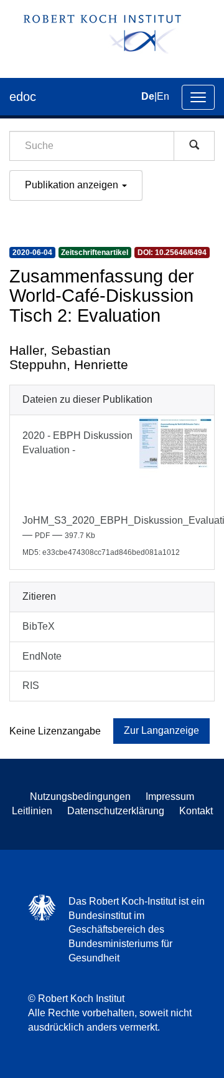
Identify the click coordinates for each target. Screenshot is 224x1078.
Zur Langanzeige (161, 730)
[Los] (194, 146)
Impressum (170, 796)
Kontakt (196, 811)
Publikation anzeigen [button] (73, 185)
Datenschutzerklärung (115, 811)
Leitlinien (32, 811)
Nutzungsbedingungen (80, 796)
